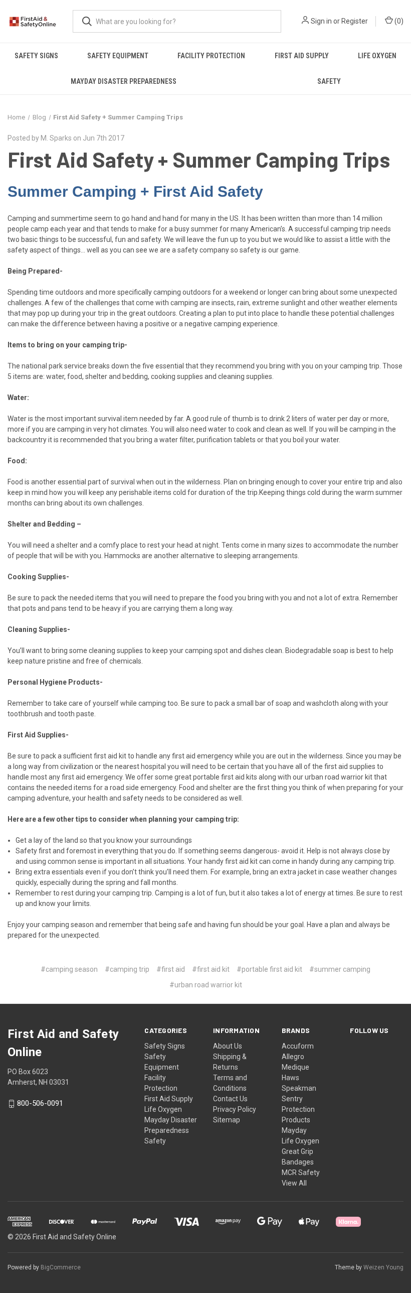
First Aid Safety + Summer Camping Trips (199, 159)
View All (294, 1183)
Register (354, 21)
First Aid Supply (302, 56)
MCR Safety (301, 1173)
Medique (295, 1067)
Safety (329, 81)
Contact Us (230, 1099)
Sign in (321, 21)
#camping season (69, 969)
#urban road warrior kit (205, 985)
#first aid (170, 969)
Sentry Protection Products (298, 1109)
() (398, 21)
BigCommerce (61, 1267)
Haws (290, 1078)
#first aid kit (211, 969)
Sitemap (226, 1120)
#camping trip (127, 969)
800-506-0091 (40, 1103)
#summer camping (339, 969)
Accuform (298, 1046)
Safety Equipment (117, 56)
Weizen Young (383, 1267)
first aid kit (111, 756)
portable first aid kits (225, 777)
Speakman (299, 1088)
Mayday (294, 1130)
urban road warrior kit (338, 777)
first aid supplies (349, 766)
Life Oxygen (377, 56)
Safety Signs (36, 56)
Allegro (293, 1057)
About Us (227, 1046)
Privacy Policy (234, 1109)
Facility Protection (211, 56)
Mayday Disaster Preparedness (123, 81)
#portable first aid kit (269, 969)
